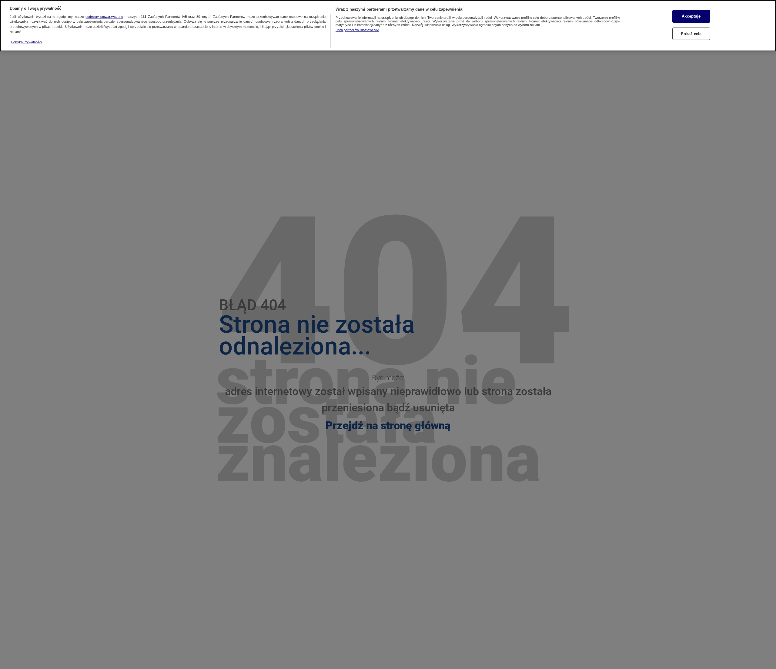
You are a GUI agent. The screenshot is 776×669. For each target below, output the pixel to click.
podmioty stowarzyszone (104, 16)
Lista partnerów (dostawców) (357, 30)
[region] (388, 25)
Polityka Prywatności (26, 42)
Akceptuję (691, 16)
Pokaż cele (691, 33)
